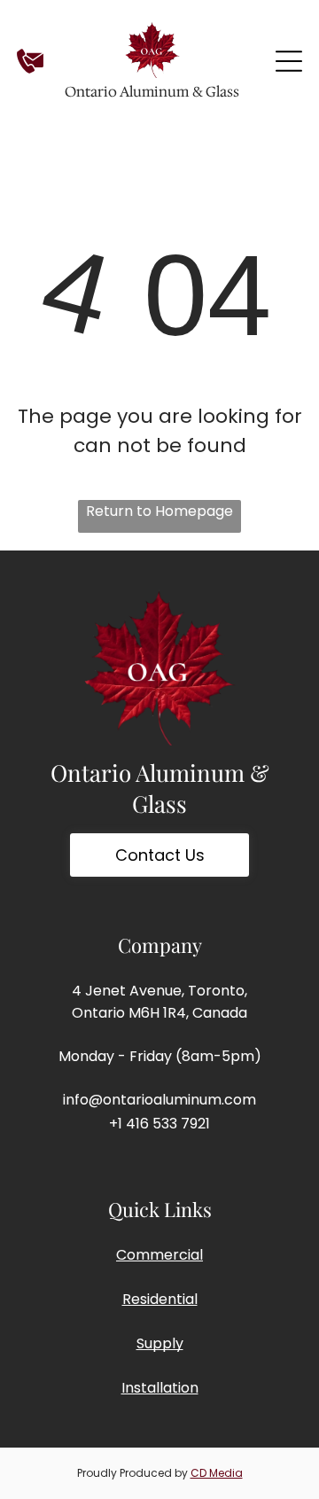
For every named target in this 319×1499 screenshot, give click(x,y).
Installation (159, 1388)
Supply (159, 1343)
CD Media (217, 1472)
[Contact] (30, 70)
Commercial (159, 1255)
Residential (160, 1299)
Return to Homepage (159, 511)
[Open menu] (289, 61)
